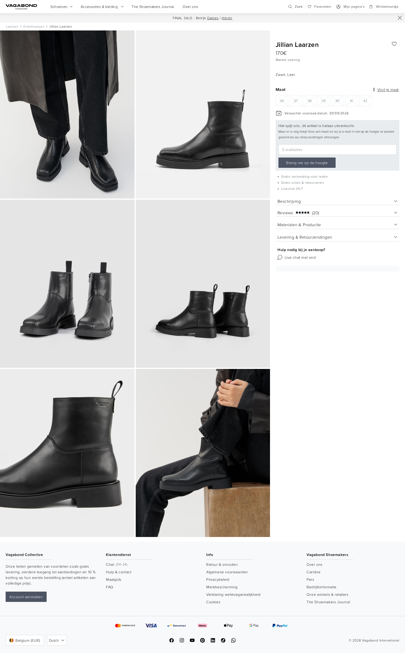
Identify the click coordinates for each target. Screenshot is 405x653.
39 (326, 100)
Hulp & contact (118, 571)
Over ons (314, 564)
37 (298, 100)
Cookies (213, 601)
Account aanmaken (26, 596)
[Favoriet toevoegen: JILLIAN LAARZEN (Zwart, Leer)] (394, 44)
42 (367, 100)
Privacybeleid (217, 579)
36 (284, 100)
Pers (310, 579)
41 (354, 100)
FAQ (109, 586)
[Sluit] (400, 18)
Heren (227, 17)
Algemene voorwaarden (227, 571)
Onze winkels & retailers (327, 594)
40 (339, 100)
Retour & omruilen (222, 564)
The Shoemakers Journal (328, 601)
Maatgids (113, 579)
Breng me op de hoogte (307, 162)
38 (312, 100)
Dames (213, 17)
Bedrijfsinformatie (322, 586)
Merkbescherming (222, 586)
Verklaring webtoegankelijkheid (233, 594)
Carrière (314, 571)
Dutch (54, 640)
